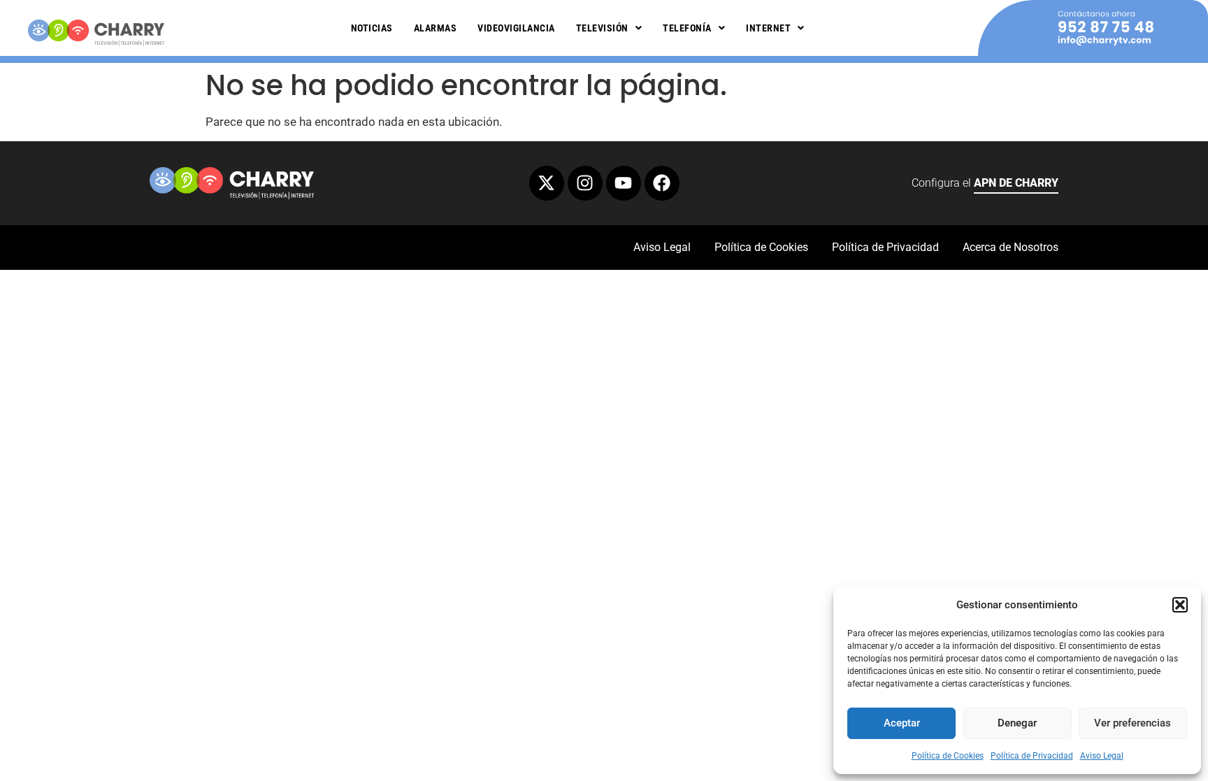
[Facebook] (662, 183)
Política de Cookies (948, 756)
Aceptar (902, 723)
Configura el (985, 182)
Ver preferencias (1132, 723)
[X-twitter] (546, 183)
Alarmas (435, 28)
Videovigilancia (516, 28)
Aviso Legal (1101, 756)
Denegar (1017, 723)
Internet (768, 28)
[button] (1180, 605)
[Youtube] (623, 183)
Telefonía (687, 28)
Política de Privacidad (1032, 756)
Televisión (602, 28)
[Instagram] (585, 183)
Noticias (372, 28)
